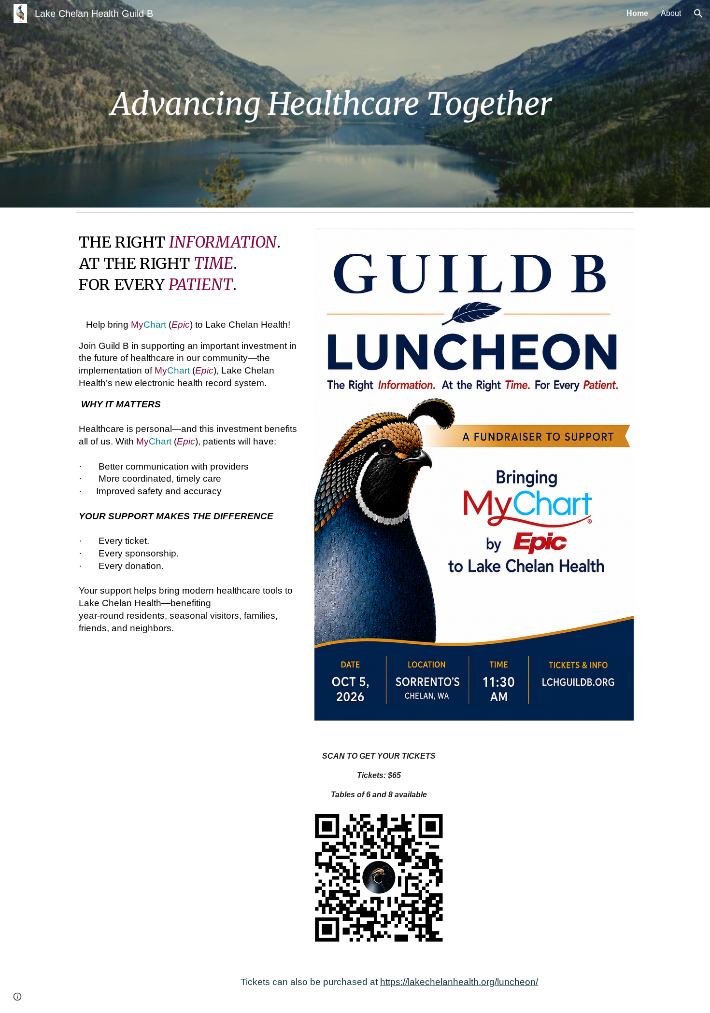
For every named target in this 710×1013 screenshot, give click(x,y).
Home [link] (637, 13)
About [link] (671, 13)
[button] (698, 13)
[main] (331, 104)
